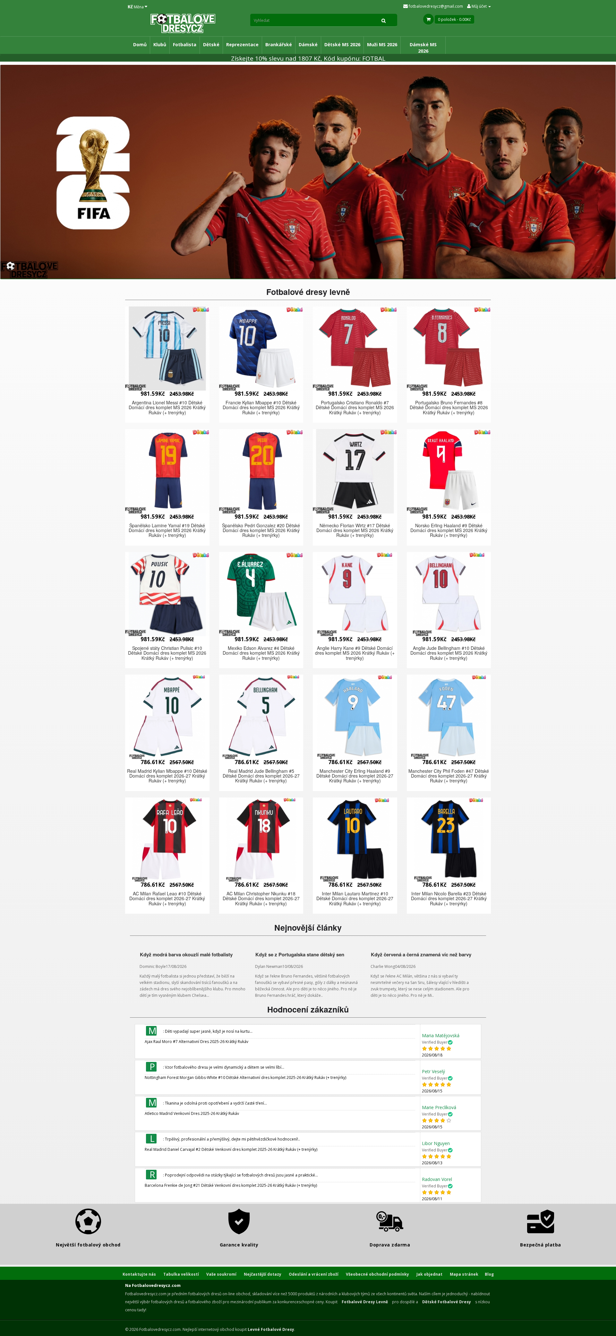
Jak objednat (429, 1274)
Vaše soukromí (221, 1274)
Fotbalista (184, 44)
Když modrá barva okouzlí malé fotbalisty (186, 954)
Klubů (159, 44)
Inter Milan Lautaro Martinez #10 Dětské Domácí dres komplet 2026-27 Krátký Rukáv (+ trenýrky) (354, 898)
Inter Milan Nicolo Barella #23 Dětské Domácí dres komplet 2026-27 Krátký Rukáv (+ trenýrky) (449, 898)
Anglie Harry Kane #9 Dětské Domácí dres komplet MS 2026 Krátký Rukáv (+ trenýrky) (355, 653)
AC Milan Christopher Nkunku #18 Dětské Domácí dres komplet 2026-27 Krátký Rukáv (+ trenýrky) (261, 898)
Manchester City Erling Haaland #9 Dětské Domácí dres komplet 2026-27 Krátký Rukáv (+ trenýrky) (354, 776)
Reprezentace (242, 44)
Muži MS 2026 (382, 44)
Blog (489, 1274)
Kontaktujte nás (139, 1274)
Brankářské (278, 44)
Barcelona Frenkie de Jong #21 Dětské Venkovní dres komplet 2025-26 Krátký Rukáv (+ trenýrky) (231, 1185)
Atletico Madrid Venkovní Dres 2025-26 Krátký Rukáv (192, 1113)
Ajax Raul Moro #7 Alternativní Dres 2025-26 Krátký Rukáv (196, 1041)
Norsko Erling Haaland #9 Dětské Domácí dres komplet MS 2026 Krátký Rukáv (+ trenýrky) (448, 530)
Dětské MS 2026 (342, 44)
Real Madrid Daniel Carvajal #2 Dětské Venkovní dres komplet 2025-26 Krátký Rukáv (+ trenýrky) (231, 1149)
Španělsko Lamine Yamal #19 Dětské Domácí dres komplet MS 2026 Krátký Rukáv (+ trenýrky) (167, 530)
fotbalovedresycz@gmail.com (435, 6)
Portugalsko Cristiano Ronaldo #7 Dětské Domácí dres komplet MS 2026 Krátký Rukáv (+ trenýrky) (355, 407)
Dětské (211, 44)
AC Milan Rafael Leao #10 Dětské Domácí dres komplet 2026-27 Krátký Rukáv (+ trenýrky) (167, 898)
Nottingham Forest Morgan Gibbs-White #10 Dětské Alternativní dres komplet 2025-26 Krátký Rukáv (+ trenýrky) (245, 1077)
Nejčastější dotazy (262, 1274)
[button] (167, 348)
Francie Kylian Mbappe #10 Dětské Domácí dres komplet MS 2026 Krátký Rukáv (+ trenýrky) (261, 407)
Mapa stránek (464, 1274)
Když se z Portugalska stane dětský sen (299, 954)
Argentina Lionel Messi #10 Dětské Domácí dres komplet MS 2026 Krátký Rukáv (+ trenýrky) (167, 407)
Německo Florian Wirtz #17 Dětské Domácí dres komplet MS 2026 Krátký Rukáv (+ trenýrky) (354, 530)
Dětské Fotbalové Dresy (446, 1302)
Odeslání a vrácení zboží (313, 1274)
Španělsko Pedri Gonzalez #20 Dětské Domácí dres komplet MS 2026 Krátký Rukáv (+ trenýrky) (261, 530)
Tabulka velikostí (181, 1274)
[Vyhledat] (383, 20)
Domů (140, 44)
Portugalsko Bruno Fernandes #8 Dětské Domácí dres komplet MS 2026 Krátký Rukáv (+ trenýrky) (449, 407)
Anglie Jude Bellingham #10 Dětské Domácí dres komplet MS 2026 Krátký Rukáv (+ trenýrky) (448, 653)
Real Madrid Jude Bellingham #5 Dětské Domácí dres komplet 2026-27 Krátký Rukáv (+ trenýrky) (261, 776)
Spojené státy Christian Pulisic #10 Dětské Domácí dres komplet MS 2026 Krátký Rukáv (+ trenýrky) (167, 653)
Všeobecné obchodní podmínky (377, 1274)
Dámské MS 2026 (423, 47)
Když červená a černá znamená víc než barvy (421, 954)
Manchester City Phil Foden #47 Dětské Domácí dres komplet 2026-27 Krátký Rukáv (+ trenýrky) (448, 776)
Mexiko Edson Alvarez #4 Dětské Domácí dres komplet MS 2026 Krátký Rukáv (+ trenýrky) (261, 653)
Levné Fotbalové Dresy (271, 1329)
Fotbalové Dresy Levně (365, 1302)
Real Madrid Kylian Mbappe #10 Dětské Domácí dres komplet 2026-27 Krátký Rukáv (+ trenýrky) (167, 776)
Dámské (308, 44)
